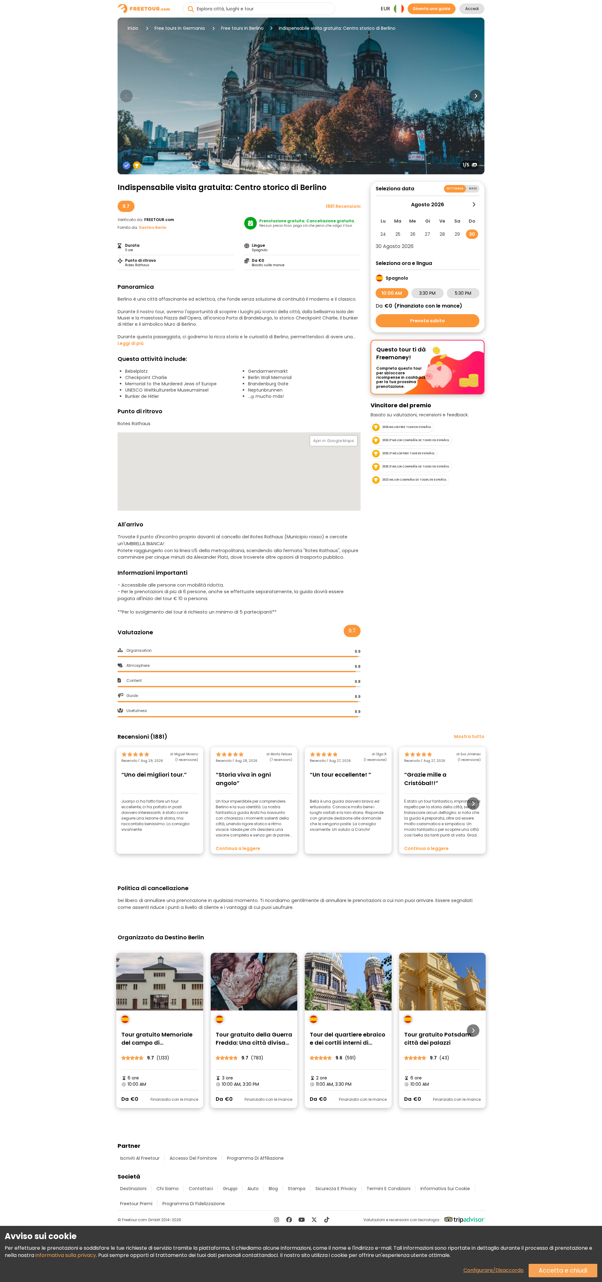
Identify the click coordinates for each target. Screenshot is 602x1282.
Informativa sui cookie (445, 1188)
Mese (473, 188)
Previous (126, 96)
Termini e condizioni (388, 1188)
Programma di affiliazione (255, 1158)
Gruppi (230, 1188)
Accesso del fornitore (193, 1158)
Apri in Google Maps (333, 440)
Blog (273, 1188)
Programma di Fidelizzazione (193, 1203)
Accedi (472, 8)
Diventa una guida (431, 8)
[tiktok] (326, 1219)
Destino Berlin (152, 227)
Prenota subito (427, 321)
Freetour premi (136, 1203)
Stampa (296, 1188)
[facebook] (289, 1219)
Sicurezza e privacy (335, 1188)
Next (476, 96)
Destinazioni (133, 1188)
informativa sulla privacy (65, 1255)
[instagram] (276, 1219)
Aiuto (253, 1188)
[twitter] (314, 1219)
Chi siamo (167, 1188)
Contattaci (201, 1188)
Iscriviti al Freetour (140, 1158)
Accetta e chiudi (563, 1270)
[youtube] (301, 1219)
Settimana (454, 188)
